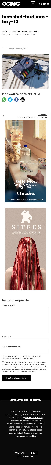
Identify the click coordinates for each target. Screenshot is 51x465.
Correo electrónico (11, 346)
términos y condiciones (26, 371)
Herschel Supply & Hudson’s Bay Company (32, 117)
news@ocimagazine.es (38, 369)
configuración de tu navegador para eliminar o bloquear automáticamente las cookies (25, 420)
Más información (25, 456)
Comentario (8, 305)
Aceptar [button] (19, 453)
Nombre (6, 336)
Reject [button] (33, 453)
